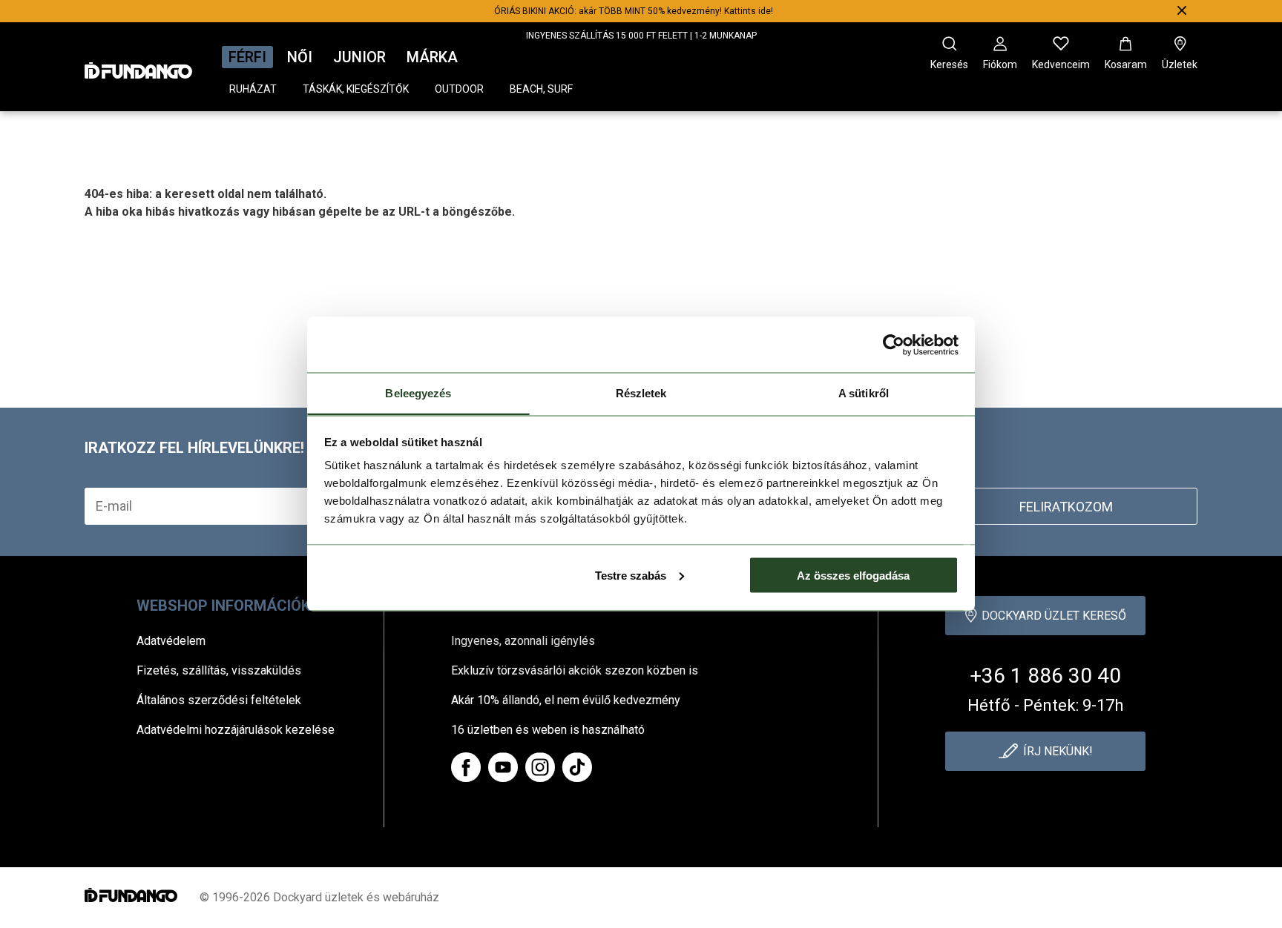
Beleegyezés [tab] (418, 393)
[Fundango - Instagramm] (540, 767)
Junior (359, 57)
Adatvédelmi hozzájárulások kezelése (236, 730)
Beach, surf (541, 89)
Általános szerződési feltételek (219, 700)
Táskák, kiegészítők (356, 89)
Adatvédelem (171, 641)
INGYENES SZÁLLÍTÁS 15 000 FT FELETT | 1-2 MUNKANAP (641, 35)
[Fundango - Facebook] (466, 767)
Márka (432, 57)
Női (299, 57)
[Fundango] (138, 65)
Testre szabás (630, 575)
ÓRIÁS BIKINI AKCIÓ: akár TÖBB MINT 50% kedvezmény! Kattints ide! (633, 11)
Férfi (247, 57)
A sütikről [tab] (863, 393)
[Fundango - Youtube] (503, 767)
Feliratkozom (1066, 506)
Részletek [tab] (641, 393)
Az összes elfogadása (853, 575)
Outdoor (459, 89)
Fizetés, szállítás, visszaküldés (219, 670)
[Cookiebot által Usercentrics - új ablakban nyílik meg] (894, 345)
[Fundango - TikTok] (577, 767)
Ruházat (253, 89)
